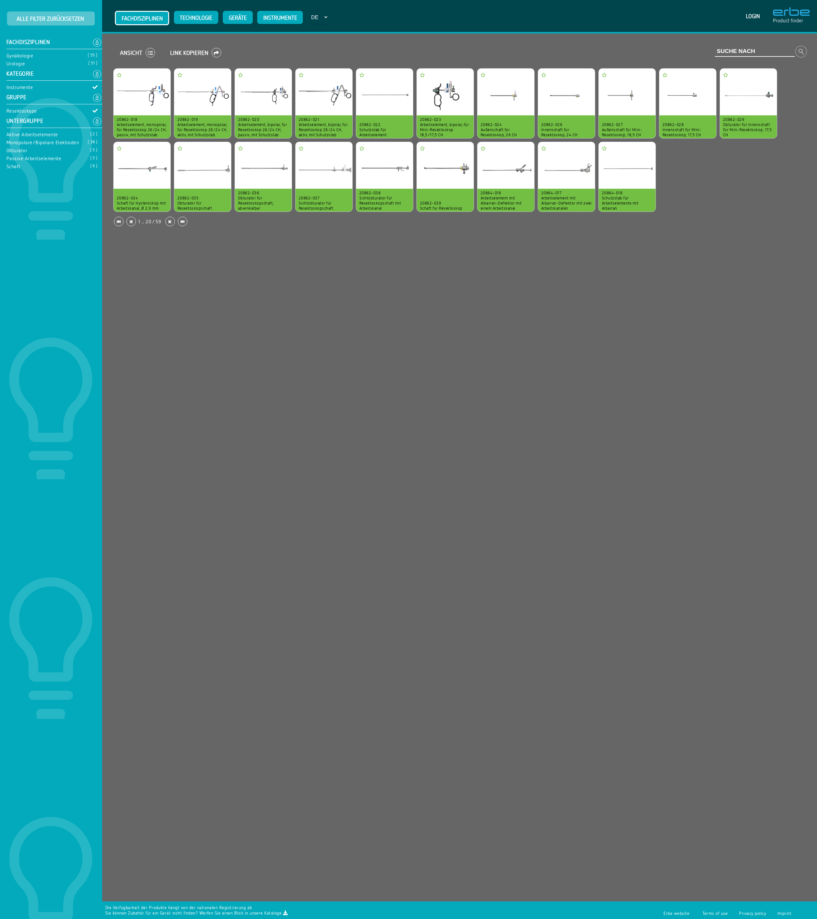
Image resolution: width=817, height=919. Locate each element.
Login (753, 15)
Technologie (196, 17)
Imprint (784, 913)
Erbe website (676, 913)
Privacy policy (752, 913)
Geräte (238, 17)
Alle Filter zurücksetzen (51, 18)
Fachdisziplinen (142, 18)
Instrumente (280, 17)
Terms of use (715, 913)
